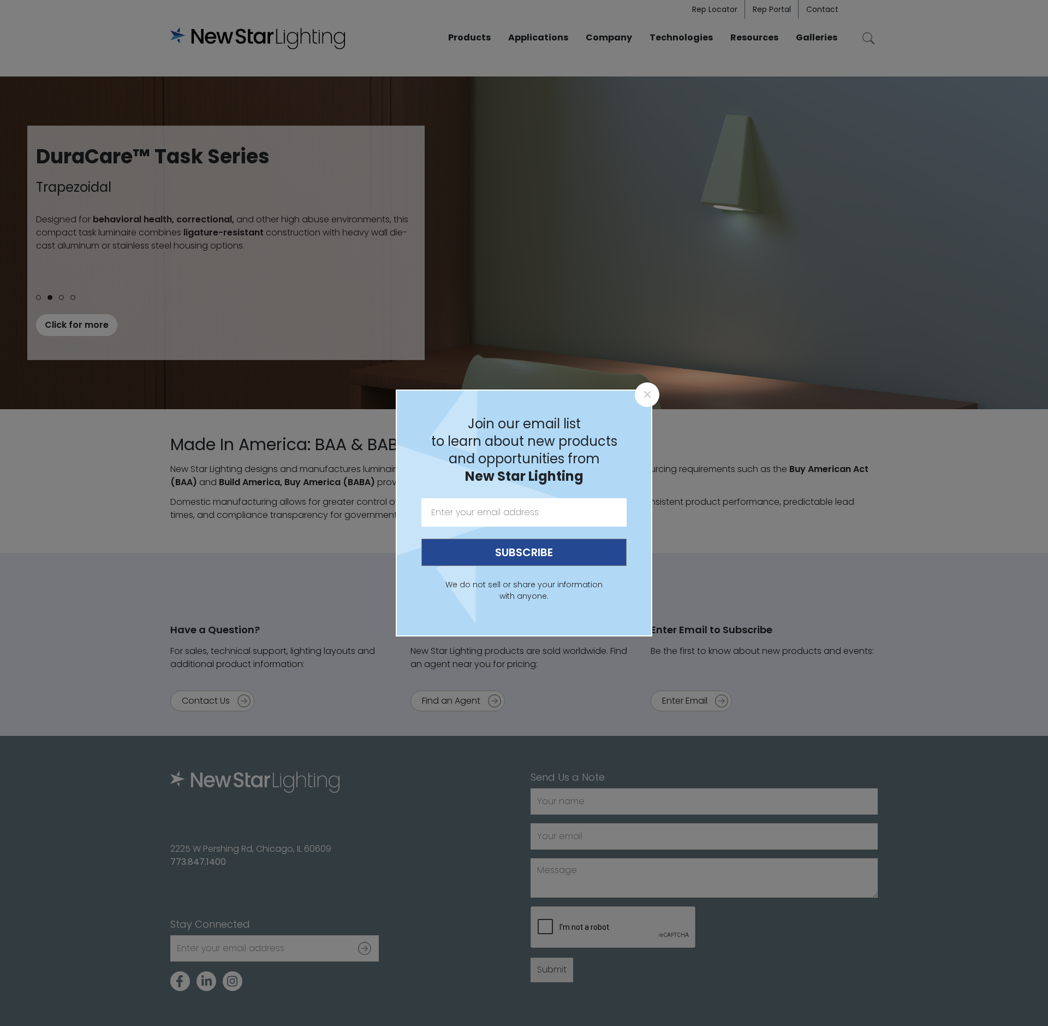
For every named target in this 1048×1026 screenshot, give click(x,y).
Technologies (681, 37)
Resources (754, 37)
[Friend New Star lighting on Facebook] (180, 981)
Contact (822, 9)
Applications (538, 37)
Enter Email (684, 700)
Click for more (77, 325)
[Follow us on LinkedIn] (206, 981)
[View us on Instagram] (232, 981)
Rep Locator (714, 9)
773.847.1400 (198, 862)
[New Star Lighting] (257, 38)
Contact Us (206, 700)
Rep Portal (772, 9)
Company (609, 37)
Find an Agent (451, 700)
